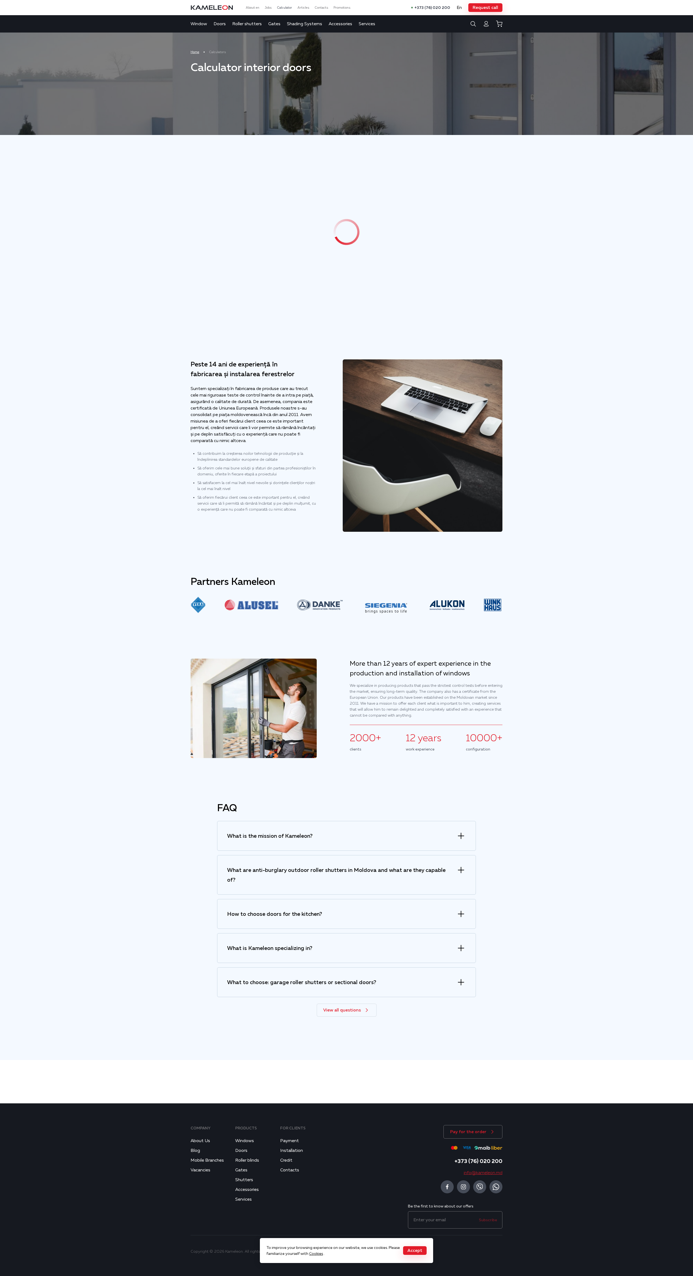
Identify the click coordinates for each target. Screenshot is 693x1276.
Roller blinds (247, 1160)
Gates (274, 23)
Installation (291, 1150)
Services (367, 23)
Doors (220, 23)
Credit (286, 1160)
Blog (195, 1150)
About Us (200, 1140)
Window (199, 23)
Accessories (340, 23)
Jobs (268, 7)
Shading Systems (304, 23)
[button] (485, 7)
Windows (244, 1140)
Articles (303, 7)
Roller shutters (247, 23)
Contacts (321, 7)
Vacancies (200, 1170)
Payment (289, 1140)
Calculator (284, 7)
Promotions (342, 7)
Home (195, 52)
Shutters (244, 1179)
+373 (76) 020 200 (432, 7)
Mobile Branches (207, 1160)
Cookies (316, 1253)
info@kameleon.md (483, 1172)
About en (252, 7)
